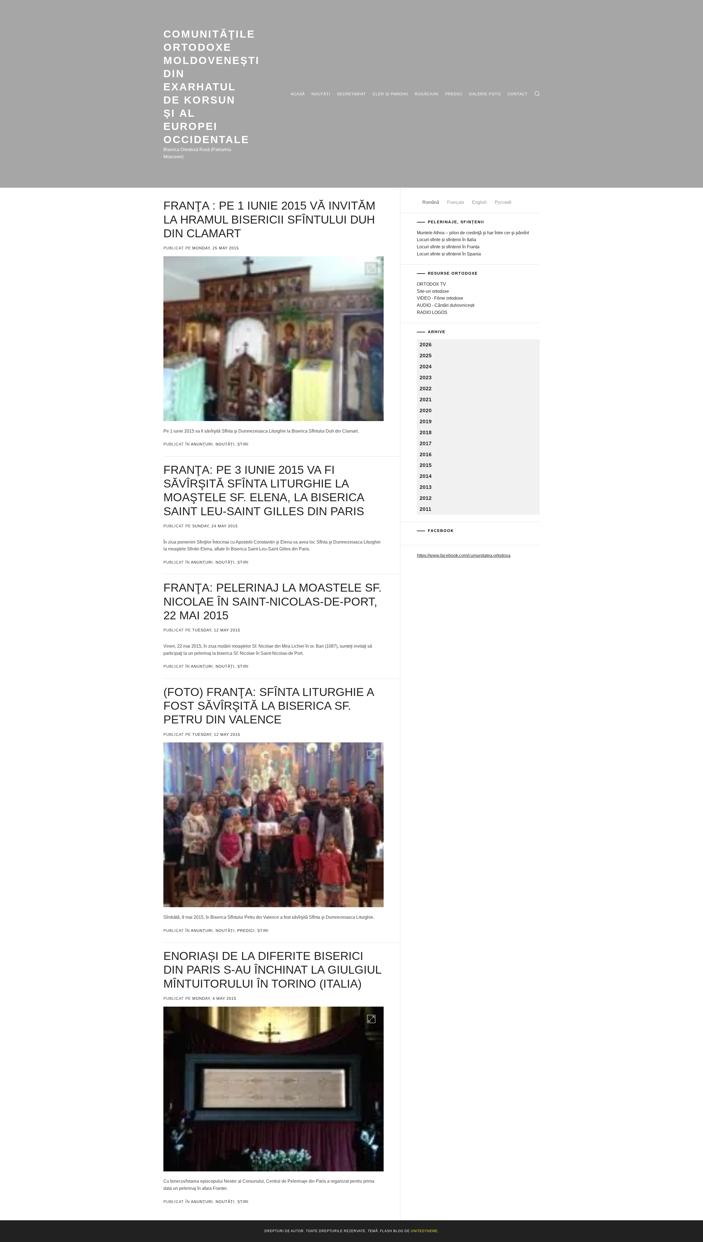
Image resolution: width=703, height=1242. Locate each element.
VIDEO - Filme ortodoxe (440, 298)
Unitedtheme (424, 1231)
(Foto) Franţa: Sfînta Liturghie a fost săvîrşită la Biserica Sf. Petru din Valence (268, 706)
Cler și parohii (390, 94)
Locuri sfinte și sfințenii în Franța (448, 246)
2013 (426, 487)
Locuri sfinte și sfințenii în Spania (449, 254)
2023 (426, 377)
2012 (426, 498)
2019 (426, 421)
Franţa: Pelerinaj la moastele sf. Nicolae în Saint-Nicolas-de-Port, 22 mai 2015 (272, 601)
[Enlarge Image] (371, 268)
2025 (426, 355)
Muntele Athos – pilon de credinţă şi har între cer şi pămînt (473, 232)
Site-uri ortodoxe (433, 291)
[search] (537, 93)
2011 (425, 509)
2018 (426, 432)
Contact (517, 94)
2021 (426, 399)
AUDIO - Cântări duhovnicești (446, 305)
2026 (426, 344)
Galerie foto (485, 94)
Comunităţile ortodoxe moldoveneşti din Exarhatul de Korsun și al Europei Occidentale (211, 86)
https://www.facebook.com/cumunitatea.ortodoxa (463, 555)
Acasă (298, 94)
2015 (426, 465)
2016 (426, 454)
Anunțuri (202, 444)
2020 (426, 410)
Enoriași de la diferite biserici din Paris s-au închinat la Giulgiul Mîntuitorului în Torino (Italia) (272, 969)
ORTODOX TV (431, 284)
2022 (426, 388)
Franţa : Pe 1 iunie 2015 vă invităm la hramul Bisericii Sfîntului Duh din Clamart (269, 219)
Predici (453, 94)
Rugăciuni (427, 94)
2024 (426, 366)
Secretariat (351, 94)
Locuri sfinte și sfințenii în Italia (446, 239)
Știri (243, 444)
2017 (426, 443)
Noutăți (320, 94)
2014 (426, 476)
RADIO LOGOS (432, 312)
